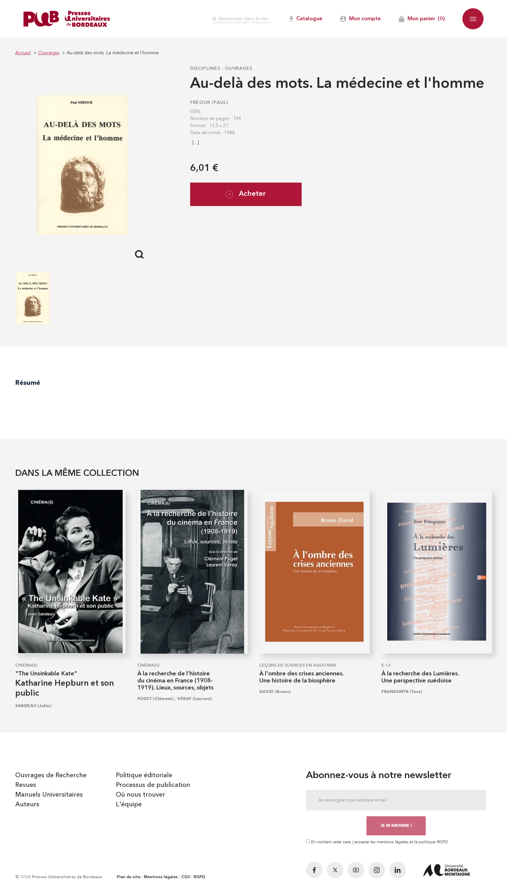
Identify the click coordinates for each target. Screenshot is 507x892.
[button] (473, 18)
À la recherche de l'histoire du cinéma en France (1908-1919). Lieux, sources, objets (175, 681)
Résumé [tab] (27, 383)
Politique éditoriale (144, 775)
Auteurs (27, 804)
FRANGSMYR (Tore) (401, 691)
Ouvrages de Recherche (51, 775)
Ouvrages (238, 68)
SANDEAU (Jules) (33, 705)
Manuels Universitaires (49, 795)
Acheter (252, 194)
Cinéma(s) (26, 665)
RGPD (199, 877)
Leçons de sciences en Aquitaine (298, 665)
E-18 (386, 665)
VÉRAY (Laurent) (194, 698)
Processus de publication (153, 785)
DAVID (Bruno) (275, 691)
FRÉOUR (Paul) (209, 102)
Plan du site (128, 877)
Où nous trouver (140, 795)
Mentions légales (161, 877)
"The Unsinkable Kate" (46, 674)
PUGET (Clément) (155, 698)
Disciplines (205, 68)
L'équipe (129, 804)
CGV (185, 877)
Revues (25, 785)
